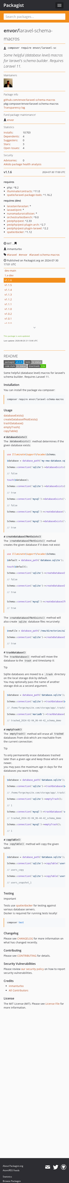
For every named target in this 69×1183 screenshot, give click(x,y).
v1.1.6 (8, 280)
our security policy (32, 969)
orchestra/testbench (19, 217)
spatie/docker (15, 232)
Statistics (7, 1176)
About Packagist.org (13, 1165)
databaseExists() (14, 415)
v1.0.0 (8, 323)
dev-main (10, 270)
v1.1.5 (8, 285)
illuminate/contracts (19, 191)
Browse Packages (12, 1181)
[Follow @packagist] (55, 1167)
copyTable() (11, 431)
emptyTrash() (12, 427)
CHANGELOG (25, 938)
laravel (13, 254)
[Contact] (47, 1167)
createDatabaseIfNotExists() (21, 419)
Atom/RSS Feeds (11, 1170)
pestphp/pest (15, 221)
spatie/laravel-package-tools (24, 195)
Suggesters (10, 140)
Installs (8, 132)
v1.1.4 (8, 290)
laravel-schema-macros (45, 254)
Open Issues (11, 148)
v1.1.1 (8, 304)
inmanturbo (16, 986)
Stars (7, 144)
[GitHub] (63, 1167)
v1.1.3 (8, 294)
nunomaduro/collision (20, 213)
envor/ (11, 30)
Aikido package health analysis (22, 164)
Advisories (10, 160)
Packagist (13, 5)
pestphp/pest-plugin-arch (23, 224)
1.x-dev (9, 275)
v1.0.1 (8, 318)
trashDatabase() (13, 423)
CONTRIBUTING (26, 955)
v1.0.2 (8, 314)
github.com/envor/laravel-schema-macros (29, 100)
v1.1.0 (8, 309)
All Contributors (18, 990)
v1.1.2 (8, 299)
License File (52, 1003)
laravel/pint (14, 210)
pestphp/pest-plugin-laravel (24, 228)
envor (10, 120)
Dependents (11, 136)
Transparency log (14, 107)
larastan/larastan (17, 206)
